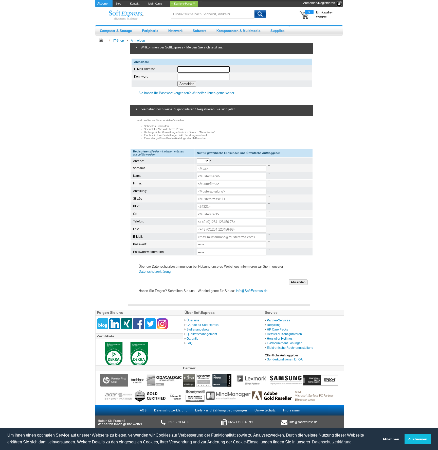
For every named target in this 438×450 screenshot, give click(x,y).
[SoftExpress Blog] (102, 323)
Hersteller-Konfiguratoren (284, 334)
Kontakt (135, 3)
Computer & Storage (116, 31)
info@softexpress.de (303, 422)
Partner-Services (278, 320)
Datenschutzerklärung (155, 271)
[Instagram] (162, 323)
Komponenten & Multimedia (238, 31)
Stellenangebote (198, 329)
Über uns (193, 320)
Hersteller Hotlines (280, 338)
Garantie (192, 338)
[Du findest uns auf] (138, 323)
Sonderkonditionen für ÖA (285, 359)
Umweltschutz (265, 410)
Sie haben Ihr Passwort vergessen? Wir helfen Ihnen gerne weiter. (186, 93)
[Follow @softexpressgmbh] (150, 323)
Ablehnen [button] (390, 439)
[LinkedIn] (114, 323)
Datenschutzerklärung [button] (332, 442)
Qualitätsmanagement (202, 334)
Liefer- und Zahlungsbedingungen (221, 410)
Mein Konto (155, 3)
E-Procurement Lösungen (284, 343)
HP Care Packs (277, 329)
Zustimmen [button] (417, 439)
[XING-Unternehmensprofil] (126, 323)
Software (199, 31)
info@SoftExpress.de (251, 291)
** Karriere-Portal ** (183, 3)
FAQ (189, 343)
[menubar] (157, 3)
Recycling (274, 325)
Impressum (291, 410)
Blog (119, 3)
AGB (143, 410)
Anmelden (138, 40)
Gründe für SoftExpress (202, 325)
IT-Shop (118, 40)
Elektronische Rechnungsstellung (290, 348)
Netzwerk (175, 31)
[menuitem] (119, 3)
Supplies (277, 31)
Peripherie (150, 31)
